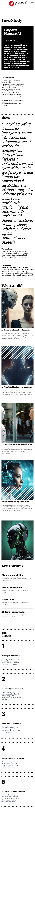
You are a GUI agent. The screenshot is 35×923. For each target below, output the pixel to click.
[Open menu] (32, 3)
